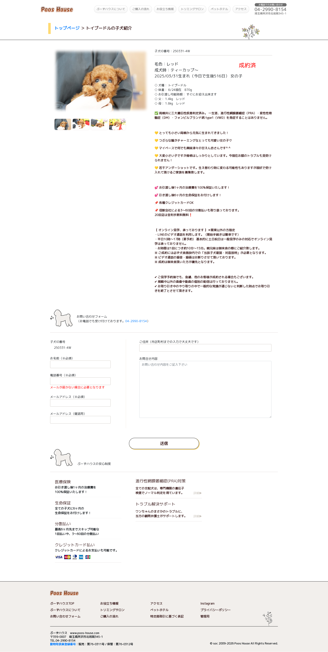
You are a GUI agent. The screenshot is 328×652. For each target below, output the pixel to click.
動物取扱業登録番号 (63, 644)
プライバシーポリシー (215, 610)
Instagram (207, 604)
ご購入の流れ (140, 9)
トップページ (67, 28)
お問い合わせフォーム (65, 616)
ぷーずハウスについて (111, 9)
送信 (164, 443)
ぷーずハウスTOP (62, 604)
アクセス (241, 9)
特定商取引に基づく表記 (167, 616)
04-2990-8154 (136, 321)
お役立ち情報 (165, 9)
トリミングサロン (192, 9)
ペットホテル (219, 9)
